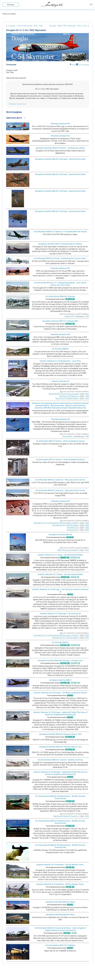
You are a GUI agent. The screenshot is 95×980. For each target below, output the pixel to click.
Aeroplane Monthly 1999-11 (60, 680)
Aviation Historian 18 (60, 381)
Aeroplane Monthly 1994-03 (60, 535)
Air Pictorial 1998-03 (60, 349)
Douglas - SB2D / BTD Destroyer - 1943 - (68, 26)
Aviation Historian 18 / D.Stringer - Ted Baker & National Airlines (60, 693)
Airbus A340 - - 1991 (75, 436)
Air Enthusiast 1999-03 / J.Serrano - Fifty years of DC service (60, 480)
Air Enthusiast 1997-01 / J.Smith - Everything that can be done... (60, 258)
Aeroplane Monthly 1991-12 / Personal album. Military (60, 244)
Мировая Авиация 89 (60, 501)
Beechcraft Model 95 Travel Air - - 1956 (71, 816)
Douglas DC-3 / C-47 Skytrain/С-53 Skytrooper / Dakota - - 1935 (61, 523)
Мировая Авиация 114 (60, 136)
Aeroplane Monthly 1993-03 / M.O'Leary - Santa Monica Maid (60, 159)
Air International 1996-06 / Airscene (60, 296)
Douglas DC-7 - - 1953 (78, 527)
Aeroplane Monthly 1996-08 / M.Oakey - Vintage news (60, 660)
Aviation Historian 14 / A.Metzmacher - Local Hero (60, 361)
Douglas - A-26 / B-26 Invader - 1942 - (25, 26)
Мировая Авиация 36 (60, 419)
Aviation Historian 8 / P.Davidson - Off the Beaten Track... (60, 865)
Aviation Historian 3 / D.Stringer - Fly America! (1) (60, 614)
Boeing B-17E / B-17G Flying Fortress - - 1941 (69, 394)
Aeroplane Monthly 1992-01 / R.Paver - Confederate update (60, 148)
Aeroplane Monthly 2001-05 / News (60, 915)
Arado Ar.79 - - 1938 (77, 316)
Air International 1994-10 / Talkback (60, 945)
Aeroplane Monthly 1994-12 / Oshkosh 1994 (60, 321)
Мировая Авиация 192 (60, 124)
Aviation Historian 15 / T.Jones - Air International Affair (60, 555)
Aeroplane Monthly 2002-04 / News (60, 902)
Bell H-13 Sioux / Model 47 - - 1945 (73, 550)
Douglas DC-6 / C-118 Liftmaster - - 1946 (70, 525)
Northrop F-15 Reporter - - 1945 (74, 396)
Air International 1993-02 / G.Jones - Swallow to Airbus (60, 760)
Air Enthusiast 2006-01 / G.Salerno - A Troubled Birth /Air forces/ (60, 232)
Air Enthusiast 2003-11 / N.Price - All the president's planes (60, 441)
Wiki (73, 65)
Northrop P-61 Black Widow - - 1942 (72, 398)
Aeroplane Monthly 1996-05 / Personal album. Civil (60, 734)
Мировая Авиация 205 (60, 334)
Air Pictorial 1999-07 (60, 642)
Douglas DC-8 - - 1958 (78, 530)
